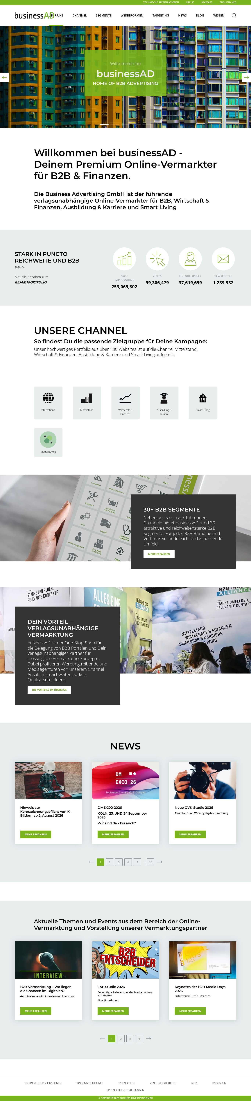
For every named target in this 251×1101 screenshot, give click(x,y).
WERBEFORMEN (132, 15)
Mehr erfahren (159, 554)
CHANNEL (80, 15)
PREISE (190, 2)
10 (150, 862)
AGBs (194, 1083)
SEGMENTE (104, 15)
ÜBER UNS (56, 15)
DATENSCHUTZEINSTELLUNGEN (125, 1090)
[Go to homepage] (34, 15)
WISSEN (218, 15)
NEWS (182, 15)
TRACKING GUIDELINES (89, 1083)
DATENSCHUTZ (126, 1083)
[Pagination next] (159, 862)
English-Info (228, 2)
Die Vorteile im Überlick (49, 689)
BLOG (200, 15)
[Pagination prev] (91, 862)
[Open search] (234, 15)
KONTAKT (207, 2)
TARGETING (161, 15)
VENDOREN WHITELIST (163, 1083)
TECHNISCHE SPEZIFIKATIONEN (161, 2)
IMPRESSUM (219, 1083)
